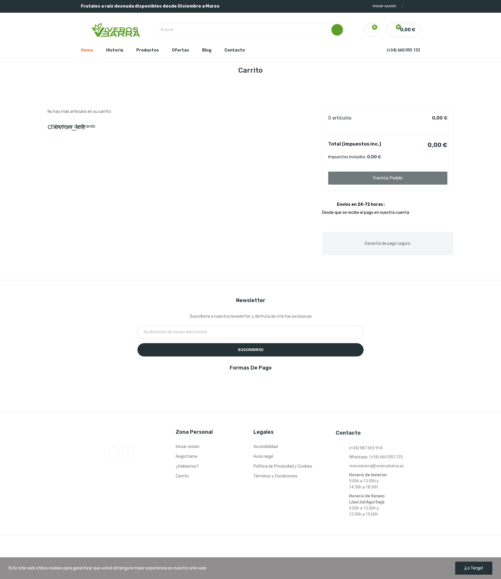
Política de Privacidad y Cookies (282, 466)
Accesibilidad (265, 446)
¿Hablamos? (187, 466)
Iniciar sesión (187, 446)
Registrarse (186, 456)
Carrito (182, 476)
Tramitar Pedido (388, 178)
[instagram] (128, 453)
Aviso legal (263, 456)
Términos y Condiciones (275, 476)
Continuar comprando (71, 126)
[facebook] (113, 453)
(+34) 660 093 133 (403, 50)
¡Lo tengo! (473, 568)
